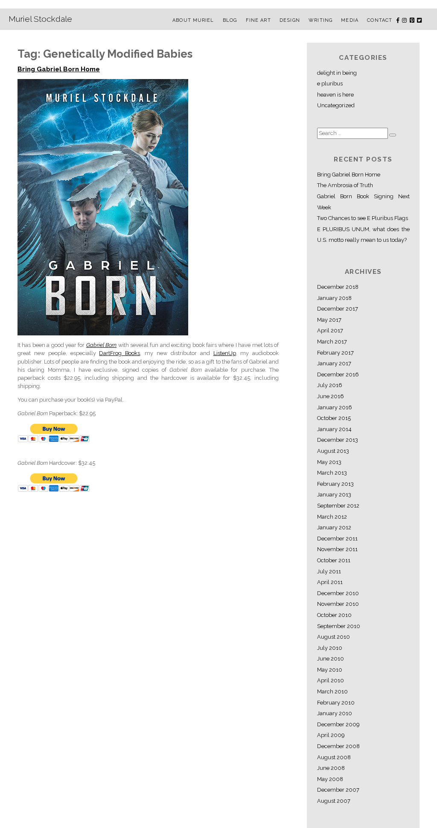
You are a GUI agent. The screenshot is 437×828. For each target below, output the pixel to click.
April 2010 (330, 680)
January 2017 (334, 363)
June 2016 (330, 396)
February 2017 (335, 352)
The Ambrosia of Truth (345, 185)
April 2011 (330, 582)
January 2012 (334, 527)
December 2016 (338, 374)
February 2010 (336, 702)
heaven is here (335, 94)
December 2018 (337, 287)
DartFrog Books (119, 353)
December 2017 (337, 308)
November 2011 (337, 549)
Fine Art (258, 20)
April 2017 (330, 330)
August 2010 (333, 637)
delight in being (337, 73)
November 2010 (338, 604)
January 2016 (334, 407)
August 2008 (334, 757)
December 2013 (337, 440)
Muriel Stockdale (40, 18)
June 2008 (331, 768)
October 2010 (334, 615)
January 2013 (334, 494)
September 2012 (338, 505)
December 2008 (338, 746)
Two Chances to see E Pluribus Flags (362, 218)
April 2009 (330, 735)
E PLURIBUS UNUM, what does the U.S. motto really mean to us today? (363, 235)
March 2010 (332, 691)
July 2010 (329, 648)
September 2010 (338, 626)
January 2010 (334, 713)
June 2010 (330, 658)
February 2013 (335, 484)
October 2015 (334, 418)
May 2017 (329, 320)
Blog (230, 20)
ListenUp (224, 353)
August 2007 (333, 801)
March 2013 (332, 473)
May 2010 (329, 670)
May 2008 (330, 779)
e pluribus (330, 83)
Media (349, 20)
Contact (379, 20)
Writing (320, 20)
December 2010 (338, 593)
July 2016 (329, 385)
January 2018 (334, 298)
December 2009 (338, 724)
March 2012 (332, 517)
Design (290, 20)
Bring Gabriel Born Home (58, 69)
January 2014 (334, 429)
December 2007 (338, 790)
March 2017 (332, 341)
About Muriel (193, 20)
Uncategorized (336, 105)
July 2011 (329, 571)
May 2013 (329, 462)
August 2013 (333, 451)
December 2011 (337, 538)
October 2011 (333, 560)
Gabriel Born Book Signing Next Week (363, 202)
